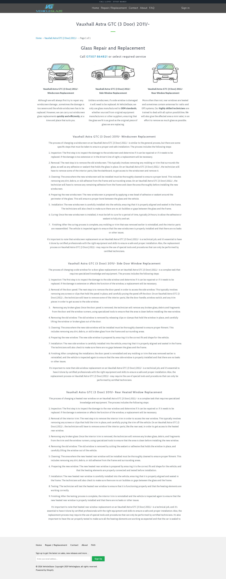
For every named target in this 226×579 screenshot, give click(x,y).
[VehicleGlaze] (49, 8)
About (143, 7)
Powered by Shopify (44, 570)
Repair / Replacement (114, 7)
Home (95, 7)
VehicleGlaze (48, 566)
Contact (133, 7)
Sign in (185, 7)
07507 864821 (97, 56)
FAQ (151, 7)
